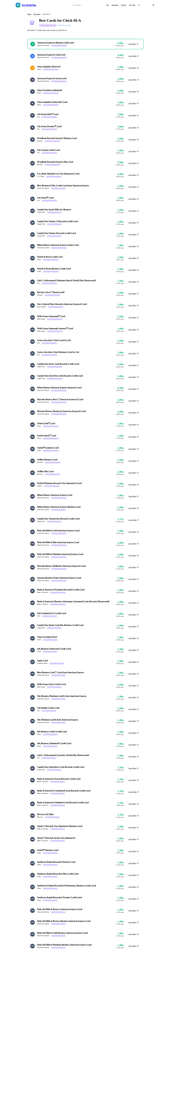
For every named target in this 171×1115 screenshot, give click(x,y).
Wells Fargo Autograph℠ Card (51, 316)
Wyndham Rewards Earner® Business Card (57, 138)
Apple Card (42, 660)
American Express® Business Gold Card (55, 42)
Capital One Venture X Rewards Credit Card (57, 221)
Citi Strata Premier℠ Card (49, 126)
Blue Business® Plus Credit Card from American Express (63, 185)
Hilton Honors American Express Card (54, 495)
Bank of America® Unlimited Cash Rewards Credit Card (63, 802)
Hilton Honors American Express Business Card (58, 507)
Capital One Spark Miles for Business (54, 209)
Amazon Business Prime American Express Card (59, 578)
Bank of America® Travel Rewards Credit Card (58, 779)
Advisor (123, 5)
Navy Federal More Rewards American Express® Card (62, 304)
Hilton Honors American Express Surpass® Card (59, 387)
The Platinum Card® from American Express (57, 719)
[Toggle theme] (147, 5)
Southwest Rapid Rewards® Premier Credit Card (59, 897)
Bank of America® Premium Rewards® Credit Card (60, 589)
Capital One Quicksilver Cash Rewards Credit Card (60, 767)
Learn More (132, 44)
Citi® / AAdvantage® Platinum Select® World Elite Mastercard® (66, 280)
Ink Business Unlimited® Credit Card (54, 743)
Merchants (37, 14)
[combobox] (86, 5)
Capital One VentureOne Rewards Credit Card (58, 518)
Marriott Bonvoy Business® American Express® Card (61, 411)
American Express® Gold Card (51, 54)
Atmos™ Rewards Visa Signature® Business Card (59, 826)
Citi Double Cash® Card (48, 708)
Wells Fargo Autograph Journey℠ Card (55, 328)
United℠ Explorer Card (48, 447)
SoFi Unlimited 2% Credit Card (51, 613)
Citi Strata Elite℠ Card (47, 114)
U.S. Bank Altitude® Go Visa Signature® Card (58, 173)
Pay (107, 5)
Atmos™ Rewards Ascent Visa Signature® (56, 838)
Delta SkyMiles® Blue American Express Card (58, 542)
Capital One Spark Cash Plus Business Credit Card (60, 625)
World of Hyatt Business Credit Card (54, 268)
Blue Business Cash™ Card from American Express (60, 672)
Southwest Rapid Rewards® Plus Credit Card (57, 873)
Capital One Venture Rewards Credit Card (56, 233)
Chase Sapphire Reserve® (48, 66)
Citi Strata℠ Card (45, 197)
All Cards (132, 5)
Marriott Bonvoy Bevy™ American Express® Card (60, 399)
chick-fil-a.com (63, 25)
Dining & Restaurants (49, 25)
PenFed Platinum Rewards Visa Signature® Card (59, 483)
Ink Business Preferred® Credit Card (54, 648)
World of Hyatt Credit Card (49, 257)
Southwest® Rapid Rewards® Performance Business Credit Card (66, 885)
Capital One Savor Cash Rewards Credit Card (58, 364)
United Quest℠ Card (46, 435)
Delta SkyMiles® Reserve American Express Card (59, 909)
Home (29, 14)
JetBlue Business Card (47, 459)
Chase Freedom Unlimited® (49, 90)
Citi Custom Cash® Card (48, 150)
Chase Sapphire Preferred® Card (52, 102)
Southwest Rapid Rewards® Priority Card (56, 862)
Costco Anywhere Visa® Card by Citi (54, 340)
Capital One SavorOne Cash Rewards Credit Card (60, 375)
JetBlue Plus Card (45, 471)
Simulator (115, 5)
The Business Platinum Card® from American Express (61, 696)
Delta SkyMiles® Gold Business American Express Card (62, 933)
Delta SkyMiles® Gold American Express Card (58, 530)
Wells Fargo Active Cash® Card (51, 684)
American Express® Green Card (52, 78)
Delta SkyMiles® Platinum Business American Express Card (64, 944)
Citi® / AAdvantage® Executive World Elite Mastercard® (63, 755)
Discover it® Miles (45, 814)
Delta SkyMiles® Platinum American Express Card (60, 554)
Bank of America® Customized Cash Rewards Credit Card (63, 790)
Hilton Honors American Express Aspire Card (58, 245)
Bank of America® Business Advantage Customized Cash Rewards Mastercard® (73, 601)
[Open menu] (153, 5)
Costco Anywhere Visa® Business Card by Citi (58, 352)
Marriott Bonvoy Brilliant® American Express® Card (61, 566)
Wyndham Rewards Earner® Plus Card (55, 162)
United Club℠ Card (46, 423)
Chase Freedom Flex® (47, 637)
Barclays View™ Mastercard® (51, 292)
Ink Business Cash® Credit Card (52, 731)
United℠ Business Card (47, 850)
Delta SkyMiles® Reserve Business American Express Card (63, 921)
